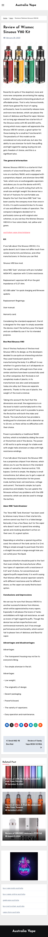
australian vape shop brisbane (16, 232)
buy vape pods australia (13, 888)
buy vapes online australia (14, 894)
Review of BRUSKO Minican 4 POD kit (23, 833)
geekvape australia (11, 900)
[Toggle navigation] (3, 5)
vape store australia (11, 912)
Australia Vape (26, 5)
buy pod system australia (13, 906)
